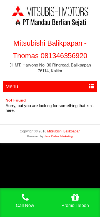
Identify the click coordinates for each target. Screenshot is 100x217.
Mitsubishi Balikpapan (64, 131)
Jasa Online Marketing (58, 136)
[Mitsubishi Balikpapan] (50, 25)
